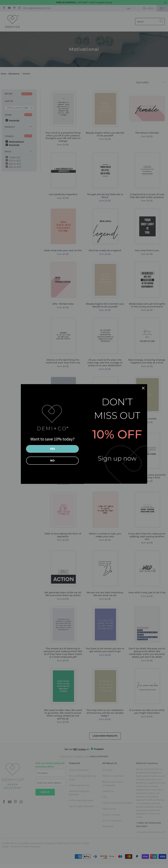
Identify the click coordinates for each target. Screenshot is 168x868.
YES (52, 449)
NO (52, 461)
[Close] (143, 388)
